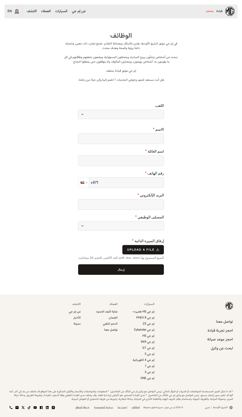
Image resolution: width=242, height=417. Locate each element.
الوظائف (136, 407)
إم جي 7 (149, 366)
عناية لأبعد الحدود (107, 311)
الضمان (113, 317)
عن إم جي (75, 311)
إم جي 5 (149, 354)
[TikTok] (29, 407)
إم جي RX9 (147, 342)
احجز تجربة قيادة (220, 331)
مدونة (77, 324)
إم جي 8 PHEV (145, 317)
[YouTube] (35, 407)
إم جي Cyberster (144, 330)
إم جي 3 (149, 372)
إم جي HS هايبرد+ (143, 311)
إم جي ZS (148, 324)
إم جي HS (148, 336)
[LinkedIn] (47, 407)
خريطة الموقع (82, 407)
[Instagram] (53, 407)
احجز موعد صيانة (220, 339)
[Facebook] (41, 407)
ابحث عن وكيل (222, 348)
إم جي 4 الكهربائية (143, 360)
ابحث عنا (122, 407)
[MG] (229, 11)
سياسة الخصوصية (103, 407)
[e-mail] (17, 407)
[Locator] (17, 11)
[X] (23, 407)
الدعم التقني (110, 324)
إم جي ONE (147, 378)
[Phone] (11, 407)
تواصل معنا (224, 322)
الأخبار (77, 317)
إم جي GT (148, 348)
